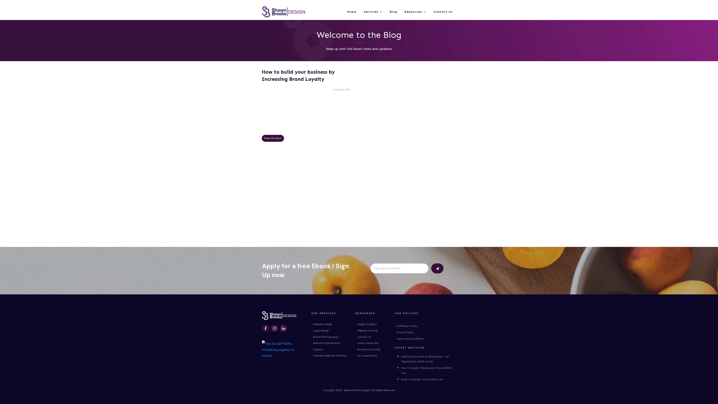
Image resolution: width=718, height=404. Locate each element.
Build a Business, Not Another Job (422, 379)
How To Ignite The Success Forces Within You (426, 370)
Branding (338, 89)
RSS (348, 89)
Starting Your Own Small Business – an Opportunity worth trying (425, 359)
